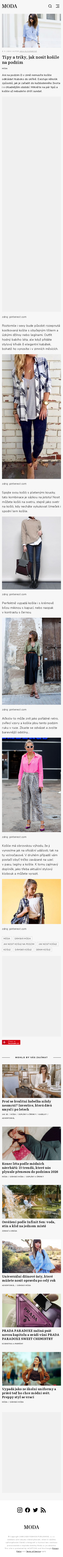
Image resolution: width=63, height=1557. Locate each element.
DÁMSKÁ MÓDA (23, 938)
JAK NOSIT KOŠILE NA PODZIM (19, 944)
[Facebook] (27, 1510)
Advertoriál (8, 1118)
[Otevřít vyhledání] (50, 6)
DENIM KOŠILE (43, 949)
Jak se (5, 1114)
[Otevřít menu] (57, 6)
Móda (5, 68)
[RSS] (43, 1510)
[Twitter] (35, 1510)
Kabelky (42, 1114)
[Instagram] (19, 1510)
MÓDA (7, 938)
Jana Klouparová (28, 51)
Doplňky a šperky (27, 1114)
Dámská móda (17, 1177)
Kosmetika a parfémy (12, 1344)
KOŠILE (7, 949)
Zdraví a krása (9, 1231)
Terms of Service (33, 1551)
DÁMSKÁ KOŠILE (23, 949)
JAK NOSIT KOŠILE (48, 944)
